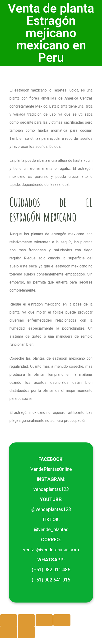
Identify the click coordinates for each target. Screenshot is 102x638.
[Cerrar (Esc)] (61, 620)
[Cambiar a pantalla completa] (26, 620)
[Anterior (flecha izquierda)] (8, 632)
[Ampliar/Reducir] (8, 620)
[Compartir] (44, 620)
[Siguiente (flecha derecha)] (26, 632)
